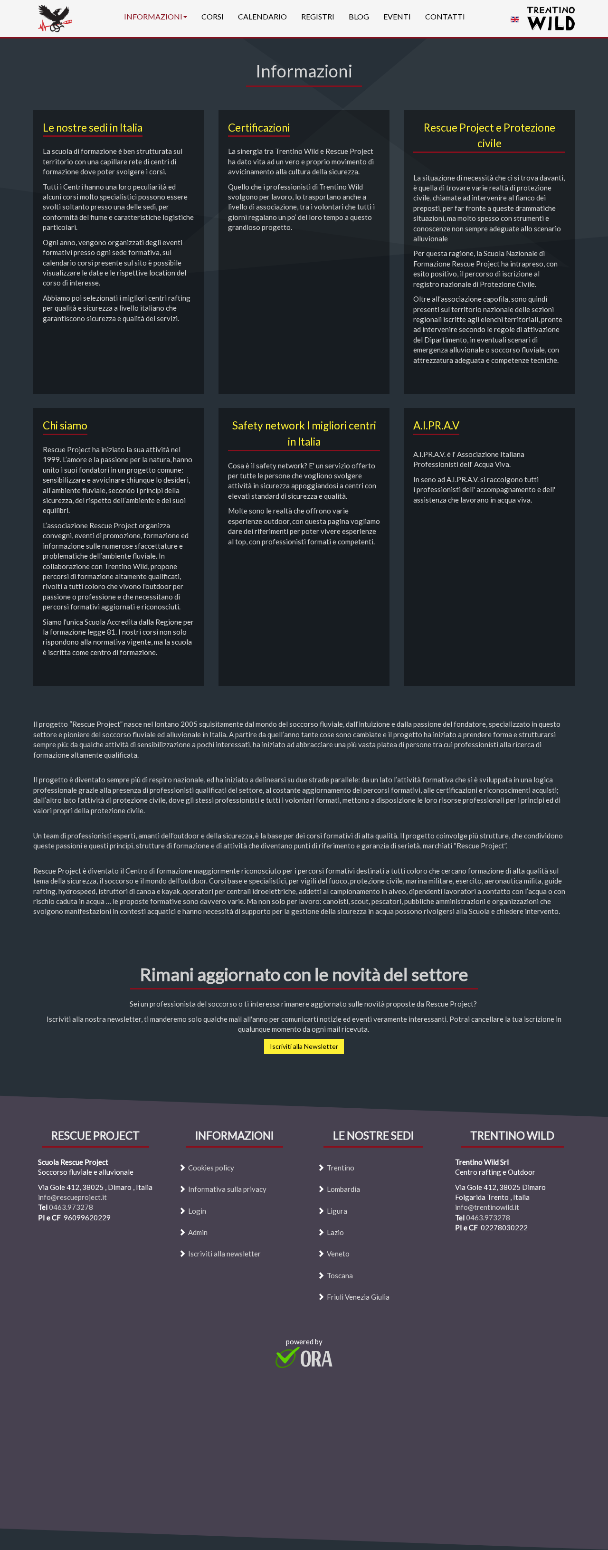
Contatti (445, 16)
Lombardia (343, 1189)
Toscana (340, 1275)
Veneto (338, 1254)
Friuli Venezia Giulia (358, 1297)
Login (197, 1211)
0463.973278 (71, 1207)
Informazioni (153, 16)
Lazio (335, 1232)
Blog (359, 16)
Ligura (337, 1211)
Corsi (212, 16)
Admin (198, 1232)
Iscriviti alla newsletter (224, 1254)
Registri (317, 16)
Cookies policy (211, 1167)
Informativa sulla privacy (227, 1189)
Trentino (340, 1167)
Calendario (262, 16)
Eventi (397, 16)
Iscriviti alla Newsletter (304, 1046)
